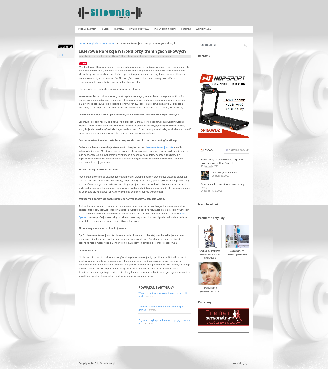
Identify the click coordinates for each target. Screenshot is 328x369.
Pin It (60, 55)
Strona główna (87, 29)
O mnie (105, 29)
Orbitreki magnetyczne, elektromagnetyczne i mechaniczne (210, 254)
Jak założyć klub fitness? (225, 172)
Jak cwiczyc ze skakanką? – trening (237, 253)
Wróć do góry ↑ (241, 363)
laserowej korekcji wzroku (160, 147)
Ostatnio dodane (239, 150)
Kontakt (186, 29)
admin (102, 56)
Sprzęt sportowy (139, 29)
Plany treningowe (165, 29)
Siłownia (119, 29)
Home (82, 43)
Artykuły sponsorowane (101, 43)
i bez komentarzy (164, 56)
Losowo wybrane (208, 153)
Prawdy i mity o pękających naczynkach (210, 290)
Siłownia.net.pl (107, 363)
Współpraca (203, 29)
